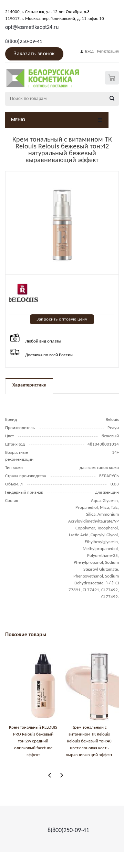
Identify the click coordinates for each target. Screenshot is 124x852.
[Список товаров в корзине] (113, 83)
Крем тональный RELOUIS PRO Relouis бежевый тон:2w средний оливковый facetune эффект (33, 741)
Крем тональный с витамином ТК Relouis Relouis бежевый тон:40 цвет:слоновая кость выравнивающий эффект (89, 741)
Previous (50, 775)
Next (61, 775)
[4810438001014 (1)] (62, 224)
